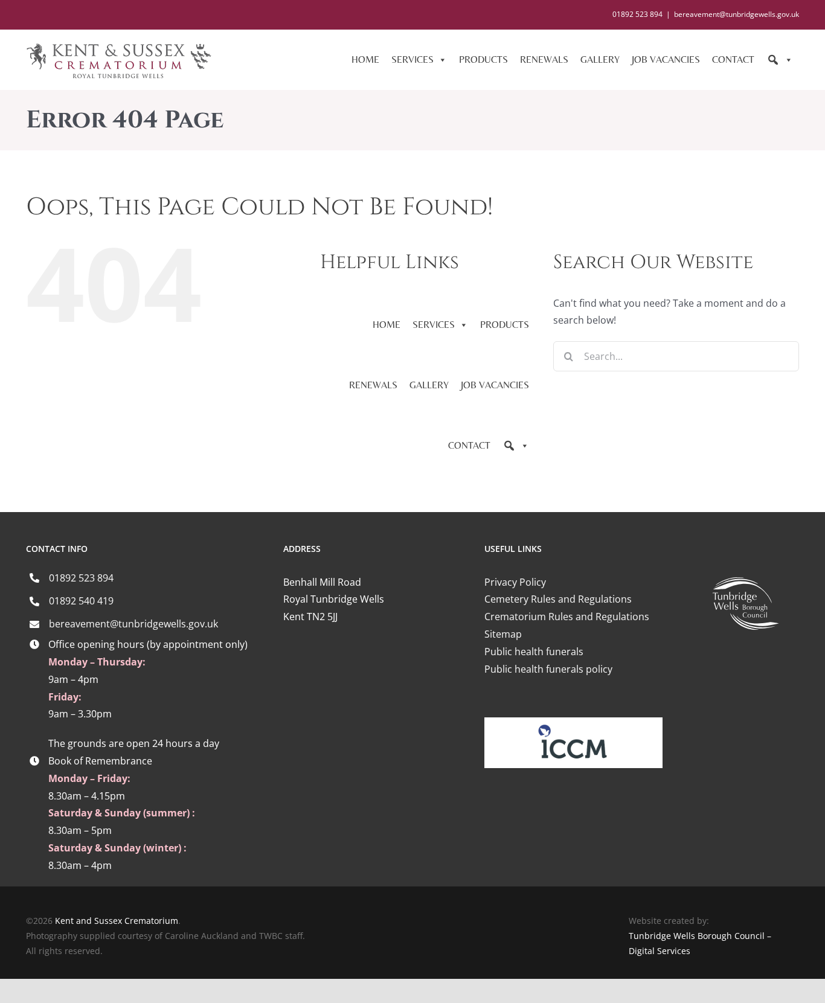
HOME (365, 59)
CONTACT (733, 59)
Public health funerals (533, 651)
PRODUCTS (483, 59)
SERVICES (412, 59)
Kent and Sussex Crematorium (116, 920)
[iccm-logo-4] (573, 722)
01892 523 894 (81, 578)
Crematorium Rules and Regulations (566, 616)
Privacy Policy (515, 582)
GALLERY (600, 59)
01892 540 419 (81, 600)
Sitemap (503, 634)
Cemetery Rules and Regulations (558, 599)
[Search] (779, 60)
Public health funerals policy (548, 669)
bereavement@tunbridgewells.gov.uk (736, 14)
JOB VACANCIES (666, 59)
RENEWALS (544, 59)
